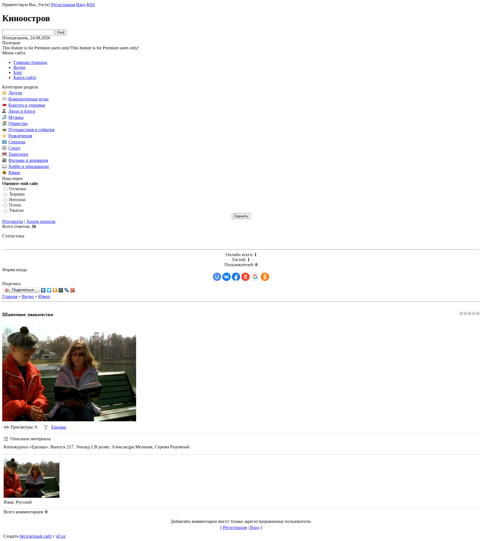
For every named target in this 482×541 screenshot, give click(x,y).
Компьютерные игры (28, 99)
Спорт (14, 148)
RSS (91, 4)
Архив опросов (41, 221)
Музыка (15, 117)
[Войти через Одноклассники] (265, 277)
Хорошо (17, 194)
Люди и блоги (21, 111)
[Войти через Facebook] (236, 277)
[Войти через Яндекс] (245, 277)
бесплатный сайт (36, 536)
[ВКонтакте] (43, 290)
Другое (15, 92)
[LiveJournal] (67, 290)
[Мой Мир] (61, 290)
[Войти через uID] (217, 277)
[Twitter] (49, 290)
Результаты (12, 221)
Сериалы (16, 142)
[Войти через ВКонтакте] (226, 277)
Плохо (15, 205)
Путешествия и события (31, 129)
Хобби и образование (28, 166)
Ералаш (58, 427)
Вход (81, 4)
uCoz (61, 536)
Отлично (17, 188)
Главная (9, 296)
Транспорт (18, 154)
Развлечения (20, 135)
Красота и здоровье (26, 105)
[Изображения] (31, 477)
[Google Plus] (73, 290)
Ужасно (16, 210)
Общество (18, 123)
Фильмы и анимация (28, 160)
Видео (28, 296)
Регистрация (63, 4)
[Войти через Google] (255, 276)
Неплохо (17, 199)
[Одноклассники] (55, 290)
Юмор (14, 172)
